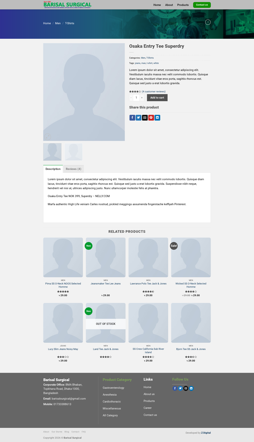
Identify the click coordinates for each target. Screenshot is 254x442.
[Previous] (48, 92)
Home (47, 23)
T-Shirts (69, 23)
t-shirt (149, 63)
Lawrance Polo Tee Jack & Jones (148, 283)
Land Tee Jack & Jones (105, 349)
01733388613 (62, 404)
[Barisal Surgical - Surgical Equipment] (67, 4)
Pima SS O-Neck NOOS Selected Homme (63, 285)
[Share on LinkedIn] (157, 118)
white (156, 63)
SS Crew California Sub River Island (148, 350)
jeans (137, 63)
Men (58, 23)
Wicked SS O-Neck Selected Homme (191, 285)
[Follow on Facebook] (174, 388)
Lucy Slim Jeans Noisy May (63, 349)
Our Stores (57, 432)
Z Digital (206, 432)
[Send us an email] (185, 388)
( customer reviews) (154, 91)
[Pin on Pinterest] (151, 118)
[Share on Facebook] (132, 118)
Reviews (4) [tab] (73, 169)
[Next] (119, 92)
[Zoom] (47, 136)
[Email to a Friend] (145, 118)
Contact (75, 432)
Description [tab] (53, 169)
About (46, 432)
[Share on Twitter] (138, 118)
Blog (67, 432)
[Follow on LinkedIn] (191, 388)
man (143, 63)
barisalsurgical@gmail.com (69, 398)
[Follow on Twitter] (180, 388)
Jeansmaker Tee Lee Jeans (106, 283)
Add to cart (157, 97)
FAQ (84, 432)
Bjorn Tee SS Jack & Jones (191, 349)
